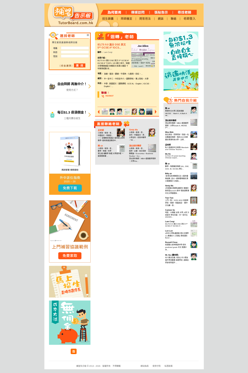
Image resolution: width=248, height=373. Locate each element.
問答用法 (145, 18)
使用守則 (157, 366)
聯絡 (173, 18)
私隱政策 (168, 366)
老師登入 (190, 18)
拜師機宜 (126, 18)
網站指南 (145, 366)
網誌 (161, 18)
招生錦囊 (108, 18)
